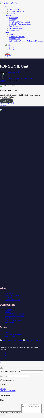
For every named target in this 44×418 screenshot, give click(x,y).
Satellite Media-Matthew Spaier (20, 78)
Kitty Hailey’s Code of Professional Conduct (25, 41)
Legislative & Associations (14, 316)
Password (3, 376)
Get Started (9, 298)
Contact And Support (12, 300)
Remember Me (8, 380)
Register (12, 49)
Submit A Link (10, 336)
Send (2, 415)
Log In (11, 47)
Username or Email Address (10, 372)
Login (7, 53)
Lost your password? (7, 391)
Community (9, 310)
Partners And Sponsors (13, 334)
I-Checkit (3, 105)
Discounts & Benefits (13, 320)
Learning (8, 312)
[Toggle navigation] (1, 1)
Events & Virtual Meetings (14, 314)
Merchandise (9, 322)
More (7, 32)
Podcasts (8, 332)
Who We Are (9, 293)
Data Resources (10, 318)
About (7, 7)
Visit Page (6, 101)
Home (2, 81)
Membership (9, 16)
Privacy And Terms (12, 295)
